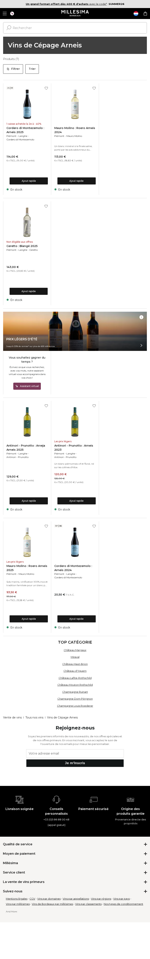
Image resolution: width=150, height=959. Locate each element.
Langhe (23, 135)
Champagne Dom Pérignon (75, 698)
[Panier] (145, 13)
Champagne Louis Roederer (75, 705)
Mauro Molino (74, 135)
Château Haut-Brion (75, 664)
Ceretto (33, 249)
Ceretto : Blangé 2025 (22, 246)
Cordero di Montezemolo (20, 139)
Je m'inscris (75, 763)
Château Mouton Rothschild (75, 684)
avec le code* (66, 3)
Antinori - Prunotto (17, 457)
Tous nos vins (34, 717)
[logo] (75, 13)
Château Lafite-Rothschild (75, 677)
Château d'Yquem (75, 670)
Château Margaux (75, 650)
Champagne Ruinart (75, 691)
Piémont (11, 135)
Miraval (75, 656)
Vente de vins (12, 717)
